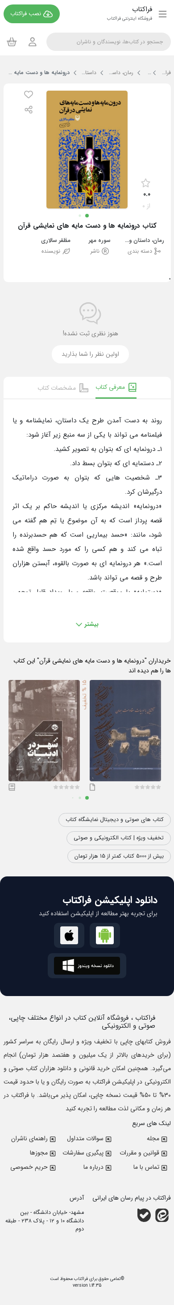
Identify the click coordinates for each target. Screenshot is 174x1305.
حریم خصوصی (29, 1167)
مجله (153, 1138)
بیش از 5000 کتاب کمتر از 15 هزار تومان (119, 856)
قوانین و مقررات (139, 1153)
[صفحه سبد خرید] (12, 41)
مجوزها (39, 1153)
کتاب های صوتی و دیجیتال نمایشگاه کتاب (115, 819)
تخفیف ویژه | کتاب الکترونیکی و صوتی (119, 838)
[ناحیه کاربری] (32, 41)
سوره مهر (100, 241)
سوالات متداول (85, 1138)
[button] (28, 94)
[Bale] (144, 1215)
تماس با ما (146, 1167)
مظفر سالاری (55, 241)
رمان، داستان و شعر (144, 241)
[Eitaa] (162, 1215)
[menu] (162, 14)
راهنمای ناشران (29, 1138)
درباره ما (93, 1167)
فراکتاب (80, 1279)
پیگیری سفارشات (83, 1153)
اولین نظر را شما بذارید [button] (90, 354)
